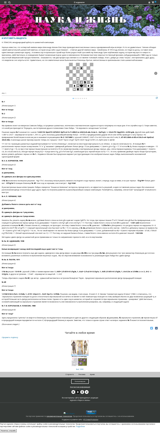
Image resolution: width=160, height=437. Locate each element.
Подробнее (80, 426)
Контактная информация (80, 387)
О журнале (79, 2)
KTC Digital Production (90, 420)
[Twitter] (151, 328)
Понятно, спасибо (8, 431)
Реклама (81, 374)
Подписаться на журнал (80, 30)
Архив (92, 374)
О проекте (69, 374)
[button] (156, 73)
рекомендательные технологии (59, 416)
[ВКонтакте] (156, 328)
